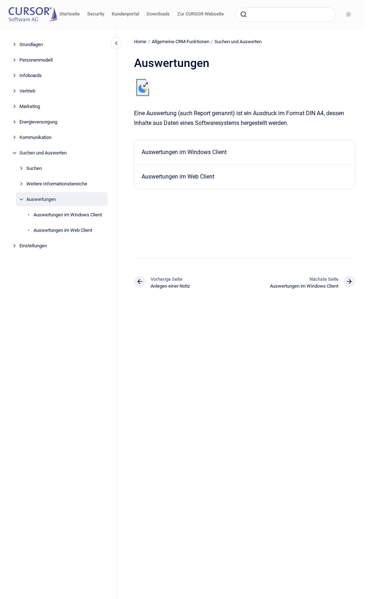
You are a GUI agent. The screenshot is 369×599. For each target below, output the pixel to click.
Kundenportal (125, 14)
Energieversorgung (38, 122)
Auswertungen (41, 199)
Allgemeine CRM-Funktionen (180, 41)
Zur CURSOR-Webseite (200, 14)
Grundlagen (31, 44)
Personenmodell (36, 60)
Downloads (158, 14)
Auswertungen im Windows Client (68, 214)
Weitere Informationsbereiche (56, 183)
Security (95, 14)
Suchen (34, 168)
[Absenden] (243, 14)
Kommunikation (35, 137)
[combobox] (286, 14)
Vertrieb (27, 91)
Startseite (69, 14)
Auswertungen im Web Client (63, 230)
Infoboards (30, 75)
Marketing (29, 106)
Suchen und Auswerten (43, 153)
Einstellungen (33, 245)
